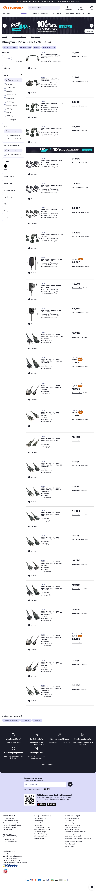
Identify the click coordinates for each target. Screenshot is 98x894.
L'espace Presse (39, 823)
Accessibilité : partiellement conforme (78, 838)
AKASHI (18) (10, 98)
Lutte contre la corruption (73, 836)
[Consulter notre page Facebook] (41, 789)
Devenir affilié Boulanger (11, 858)
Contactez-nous (8, 818)
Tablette (37, 720)
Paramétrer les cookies (72, 827)
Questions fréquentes (10, 821)
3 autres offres (77, 81)
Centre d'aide (7, 829)
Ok (70, 784)
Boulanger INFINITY (40, 838)
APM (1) (8, 112)
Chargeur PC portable (10, 47)
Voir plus (13, 120)
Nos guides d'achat (9, 827)
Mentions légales (70, 823)
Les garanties (69, 821)
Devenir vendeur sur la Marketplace (15, 863)
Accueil (4, 37)
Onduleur (36, 47)
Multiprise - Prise (25, 47)
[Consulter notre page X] (45, 789)
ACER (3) (9, 91)
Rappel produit (70, 844)
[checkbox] (5, 84)
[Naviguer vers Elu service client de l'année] (17, 871)
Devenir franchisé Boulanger (12, 856)
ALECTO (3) (10, 102)
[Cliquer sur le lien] (49, 25)
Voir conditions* (48, 764)
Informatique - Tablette (19, 37)
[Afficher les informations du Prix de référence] (81, 257)
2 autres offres (77, 163)
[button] (94, 13)
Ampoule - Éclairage (48, 47)
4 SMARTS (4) (11, 88)
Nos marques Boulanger (42, 827)
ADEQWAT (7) (11, 95)
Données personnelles (72, 825)
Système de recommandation (75, 832)
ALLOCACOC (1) (11, 105)
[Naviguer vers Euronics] (17, 866)
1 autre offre (76, 57)
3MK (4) (9, 84)
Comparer (34, 68)
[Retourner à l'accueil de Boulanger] (13, 7)
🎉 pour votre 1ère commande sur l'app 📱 (48, 1)
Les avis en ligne (70, 834)
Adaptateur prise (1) (13, 135)
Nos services (38, 825)
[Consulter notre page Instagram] (48, 789)
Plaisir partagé (39, 821)
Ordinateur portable (11, 720)
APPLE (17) (9, 116)
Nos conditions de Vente (73, 818)
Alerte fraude (69, 846)
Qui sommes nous (40, 818)
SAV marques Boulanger (42, 829)
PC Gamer (26, 720)
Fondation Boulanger (41, 834)
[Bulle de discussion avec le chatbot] (92, 887)
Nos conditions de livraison (12, 825)
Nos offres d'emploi (9, 854)
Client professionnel (40, 836)
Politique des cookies (72, 829)
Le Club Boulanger (40, 832)
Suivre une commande (10, 823)
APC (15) (9, 109)
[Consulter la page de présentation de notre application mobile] (41, 804)
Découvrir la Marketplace (11, 860)
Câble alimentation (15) (14, 139)
